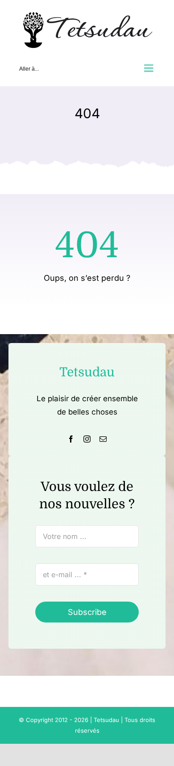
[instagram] (87, 439)
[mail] (103, 439)
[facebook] (71, 439)
